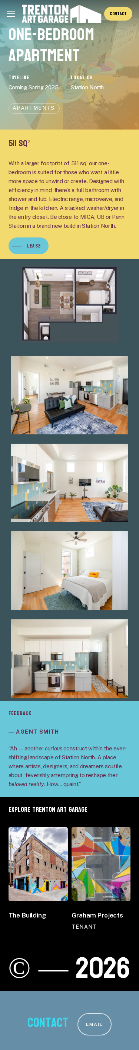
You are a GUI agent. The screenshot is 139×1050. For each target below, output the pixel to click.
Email (94, 1024)
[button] (11, 14)
